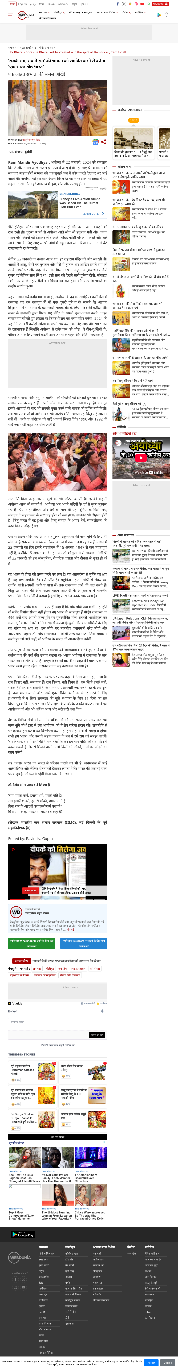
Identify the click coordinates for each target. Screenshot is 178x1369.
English (22, 4)
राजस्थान (43, 1317)
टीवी (67, 1317)
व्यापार (42, 1346)
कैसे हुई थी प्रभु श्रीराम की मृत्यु (129, 404)
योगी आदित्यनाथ (46, 1253)
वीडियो (121, 427)
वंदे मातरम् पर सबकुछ (80, 12)
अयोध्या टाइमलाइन (129, 110)
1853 (133, 120)
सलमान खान (71, 1306)
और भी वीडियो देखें (124, 433)
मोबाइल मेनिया (46, 1352)
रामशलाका (150, 1294)
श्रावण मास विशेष (106, 12)
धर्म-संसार (95, 969)
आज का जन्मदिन (153, 1259)
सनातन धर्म (98, 1265)
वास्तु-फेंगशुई (151, 1282)
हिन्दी (12, 4)
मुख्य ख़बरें (25, 48)
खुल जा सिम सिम (73, 1288)
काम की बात (45, 1323)
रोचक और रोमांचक (70, 975)
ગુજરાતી (84, 4)
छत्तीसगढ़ (43, 1300)
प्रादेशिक (43, 1288)
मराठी (41, 4)
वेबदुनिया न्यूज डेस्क (31, 139)
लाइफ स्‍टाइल (78, 969)
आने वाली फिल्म (73, 1294)
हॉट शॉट (69, 1259)
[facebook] (117, 3)
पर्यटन (68, 1282)
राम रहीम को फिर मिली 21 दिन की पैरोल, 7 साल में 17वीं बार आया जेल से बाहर (141, 647)
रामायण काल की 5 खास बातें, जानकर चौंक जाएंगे (140, 358)
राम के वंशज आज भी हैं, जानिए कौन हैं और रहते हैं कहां (140, 279)
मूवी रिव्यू (69, 1271)
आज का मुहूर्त (151, 1265)
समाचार (43, 12)
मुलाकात (69, 1323)
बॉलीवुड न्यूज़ (71, 1253)
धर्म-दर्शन (97, 1294)
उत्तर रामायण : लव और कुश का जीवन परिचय (137, 227)
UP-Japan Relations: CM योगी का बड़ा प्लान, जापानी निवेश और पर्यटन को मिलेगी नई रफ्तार (140, 620)
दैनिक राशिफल (152, 1253)
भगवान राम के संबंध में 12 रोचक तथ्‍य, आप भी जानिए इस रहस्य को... (138, 202)
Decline (168, 1362)
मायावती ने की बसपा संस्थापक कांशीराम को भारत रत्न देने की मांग (67, 961)
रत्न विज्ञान (150, 1317)
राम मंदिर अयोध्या (44, 48)
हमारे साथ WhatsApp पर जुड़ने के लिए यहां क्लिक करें (31, 943)
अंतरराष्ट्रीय (44, 1277)
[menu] (11, 15)
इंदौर (41, 1282)
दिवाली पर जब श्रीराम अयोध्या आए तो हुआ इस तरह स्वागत (138, 252)
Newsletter (158, 3)
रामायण (96, 1277)
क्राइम (41, 1335)
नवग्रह (148, 1312)
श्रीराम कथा (124, 166)
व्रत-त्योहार (98, 1288)
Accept (151, 1362)
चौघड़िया (149, 1300)
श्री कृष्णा (97, 1271)
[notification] (166, 14)
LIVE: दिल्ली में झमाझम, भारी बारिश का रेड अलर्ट (140, 595)
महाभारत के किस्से (19, 975)
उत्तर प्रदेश (43, 1259)
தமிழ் (33, 4)
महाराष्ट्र (42, 1312)
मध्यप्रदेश (43, 1294)
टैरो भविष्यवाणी (152, 1288)
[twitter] (124, 3)
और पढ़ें (70, 929)
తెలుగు (51, 4)
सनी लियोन (70, 1312)
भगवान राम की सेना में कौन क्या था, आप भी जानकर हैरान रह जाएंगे (137, 306)
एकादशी (97, 1253)
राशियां (148, 1271)
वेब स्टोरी (69, 1265)
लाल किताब (150, 1277)
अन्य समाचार (125, 535)
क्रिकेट (125, 12)
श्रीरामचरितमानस (47, 18)
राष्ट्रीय (41, 1271)
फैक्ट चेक (43, 1341)
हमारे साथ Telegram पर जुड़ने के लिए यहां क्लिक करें (84, 943)
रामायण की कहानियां (44, 975)
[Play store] (159, 14)
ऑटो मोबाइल (45, 1329)
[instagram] (136, 3)
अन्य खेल (131, 1253)
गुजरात (42, 1306)
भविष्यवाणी (98, 1259)
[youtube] (142, 3)
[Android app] (23, 1234)
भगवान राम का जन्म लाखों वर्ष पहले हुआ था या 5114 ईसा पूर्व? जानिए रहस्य (138, 175)
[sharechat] (130, 3)
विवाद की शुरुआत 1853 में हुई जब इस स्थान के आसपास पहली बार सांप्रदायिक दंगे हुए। (133, 154)
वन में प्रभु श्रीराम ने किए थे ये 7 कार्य (132, 381)
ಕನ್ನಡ (74, 4)
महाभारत (97, 1282)
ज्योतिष (139, 12)
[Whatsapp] (148, 3)
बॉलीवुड (58, 12)
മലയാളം (63, 4)
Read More (30, 890)
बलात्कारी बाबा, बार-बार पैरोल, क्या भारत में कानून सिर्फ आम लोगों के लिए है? (140, 570)
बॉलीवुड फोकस (72, 1300)
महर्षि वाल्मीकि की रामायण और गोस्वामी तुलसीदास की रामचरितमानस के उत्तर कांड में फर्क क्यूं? (139, 333)
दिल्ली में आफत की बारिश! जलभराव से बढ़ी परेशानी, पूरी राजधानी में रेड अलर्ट (136, 543)
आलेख (68, 1277)
